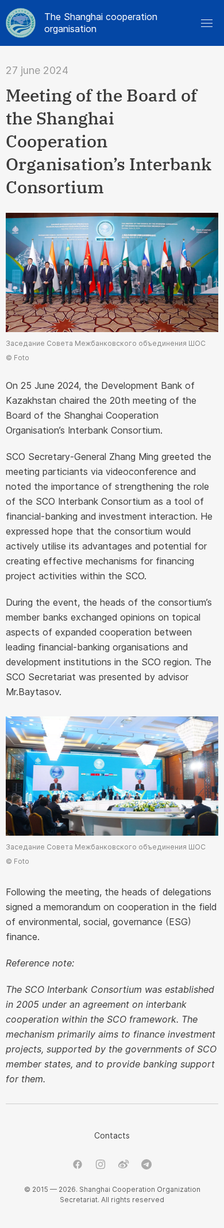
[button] (206, 22)
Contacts (112, 1135)
